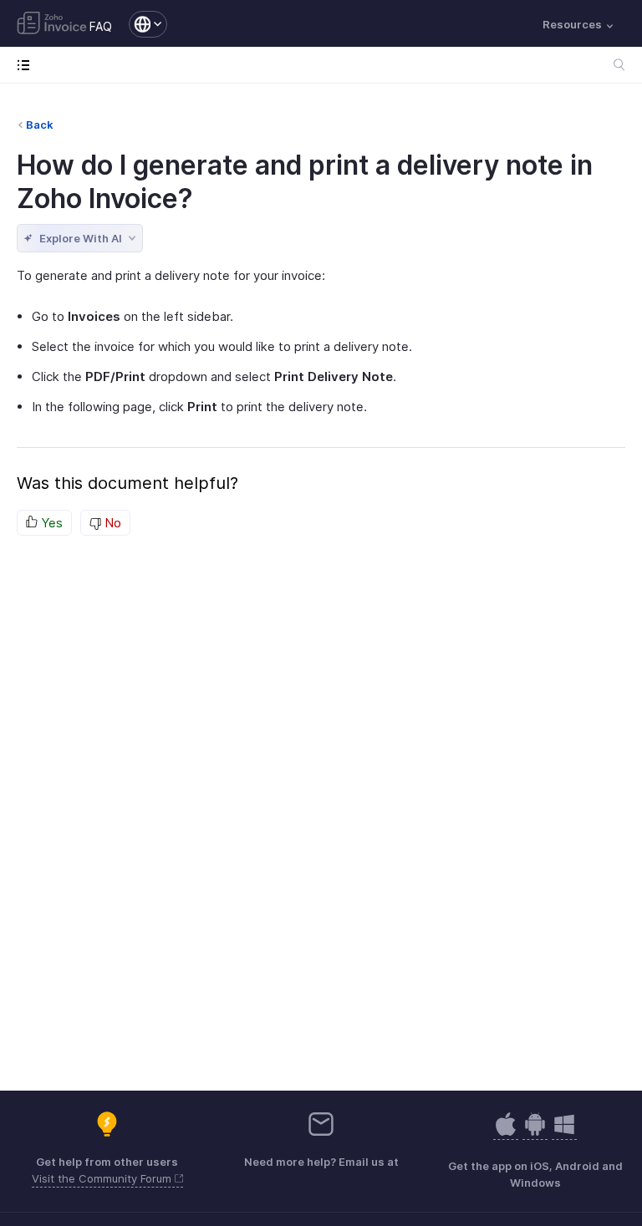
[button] (139, 24)
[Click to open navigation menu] (27, 65)
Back (40, 124)
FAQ (100, 26)
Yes (50, 523)
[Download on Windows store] (564, 1133)
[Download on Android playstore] (505, 1133)
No (111, 523)
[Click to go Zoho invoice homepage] (52, 24)
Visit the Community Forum (103, 1178)
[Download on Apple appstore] (535, 1133)
